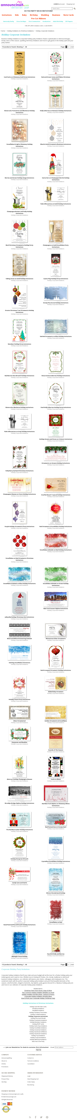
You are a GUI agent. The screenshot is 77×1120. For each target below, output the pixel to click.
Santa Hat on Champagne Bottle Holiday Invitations (55, 179)
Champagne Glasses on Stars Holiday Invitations (19, 494)
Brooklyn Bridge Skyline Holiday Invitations (19, 803)
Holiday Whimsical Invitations (38, 1039)
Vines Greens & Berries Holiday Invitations (56, 376)
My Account (59, 4)
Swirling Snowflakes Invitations (19, 663)
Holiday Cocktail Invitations (38, 1014)
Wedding (45, 15)
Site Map (4, 1082)
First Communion (34, 21)
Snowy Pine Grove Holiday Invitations (55, 303)
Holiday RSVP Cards (38, 1024)
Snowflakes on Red (55, 922)
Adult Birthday (58, 21)
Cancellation (30, 1064)
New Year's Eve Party (38, 1041)
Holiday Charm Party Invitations (19, 699)
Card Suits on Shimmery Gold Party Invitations (19, 77)
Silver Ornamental (19, 721)
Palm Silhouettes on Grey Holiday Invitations (19, 431)
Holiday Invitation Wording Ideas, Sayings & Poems (38, 994)
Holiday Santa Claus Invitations (38, 1026)
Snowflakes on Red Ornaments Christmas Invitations (19, 559)
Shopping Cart (70, 4)
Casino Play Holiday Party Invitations (55, 279)
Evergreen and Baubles (19, 742)
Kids (17, 15)
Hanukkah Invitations (38, 1010)
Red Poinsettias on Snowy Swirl (55, 827)
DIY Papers (69, 21)
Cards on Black (56, 779)
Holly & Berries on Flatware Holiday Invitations (55, 111)
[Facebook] (35, 1117)
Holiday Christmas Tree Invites (38, 1012)
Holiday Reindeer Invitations (38, 1022)
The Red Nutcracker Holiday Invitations (19, 830)
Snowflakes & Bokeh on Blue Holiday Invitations (19, 583)
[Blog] (30, 1117)
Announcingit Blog (7, 1058)
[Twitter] (41, 1117)
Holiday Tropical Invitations (38, 1037)
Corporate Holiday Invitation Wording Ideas (38, 996)
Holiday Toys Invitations (38, 1035)
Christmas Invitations (38, 1008)
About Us (4, 1061)
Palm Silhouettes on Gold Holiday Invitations (56, 204)
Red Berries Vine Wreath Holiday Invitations (19, 376)
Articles (4, 1064)
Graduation (47, 21)
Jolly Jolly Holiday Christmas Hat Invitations (19, 617)
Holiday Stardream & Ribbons (38, 1032)
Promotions (5, 1067)
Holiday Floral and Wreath (38, 1018)
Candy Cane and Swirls (19, 883)
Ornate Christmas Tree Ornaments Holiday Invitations (19, 311)
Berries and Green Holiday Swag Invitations (19, 178)
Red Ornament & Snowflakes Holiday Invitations (56, 526)
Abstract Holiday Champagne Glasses (19, 779)
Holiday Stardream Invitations (38, 1034)
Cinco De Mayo (21, 21)
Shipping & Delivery (7, 1076)
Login (28, 1076)
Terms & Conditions (33, 1061)
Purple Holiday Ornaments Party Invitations (19, 526)
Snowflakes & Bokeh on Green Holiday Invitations (55, 584)
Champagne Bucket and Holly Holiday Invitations (19, 212)
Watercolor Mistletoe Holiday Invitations (19, 407)
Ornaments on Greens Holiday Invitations (56, 463)
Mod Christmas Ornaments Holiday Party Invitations (19, 246)
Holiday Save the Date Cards (38, 1007)
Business (56, 15)
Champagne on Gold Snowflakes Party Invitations (55, 246)
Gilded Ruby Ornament (55, 692)
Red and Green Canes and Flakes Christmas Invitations (55, 78)
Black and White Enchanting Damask (19, 638)
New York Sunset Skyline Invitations (56, 608)
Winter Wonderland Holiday (55, 893)
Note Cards (68, 15)
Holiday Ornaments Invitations (38, 1020)
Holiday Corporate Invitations (38, 1016)
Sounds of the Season (55, 750)
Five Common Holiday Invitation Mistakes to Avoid (38, 992)
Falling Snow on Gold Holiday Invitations (19, 279)
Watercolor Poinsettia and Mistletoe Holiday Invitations (19, 111)
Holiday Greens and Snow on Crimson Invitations (55, 439)
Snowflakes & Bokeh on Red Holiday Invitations (56, 550)
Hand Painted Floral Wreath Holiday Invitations (19, 925)
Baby (24, 15)
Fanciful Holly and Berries (55, 954)
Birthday (34, 15)
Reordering (30, 1085)
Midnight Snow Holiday (19, 956)
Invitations (7, 15)
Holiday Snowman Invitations (38, 1030)
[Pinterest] (47, 1117)
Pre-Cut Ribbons (38, 18)
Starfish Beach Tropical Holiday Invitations (55, 495)
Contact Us (30, 1058)
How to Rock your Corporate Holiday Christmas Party (38, 998)
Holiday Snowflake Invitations (38, 1028)
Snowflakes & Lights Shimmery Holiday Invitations (19, 145)
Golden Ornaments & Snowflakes (56, 721)
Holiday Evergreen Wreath (19, 859)
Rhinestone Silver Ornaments (56, 638)
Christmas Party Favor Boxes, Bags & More (38, 990)
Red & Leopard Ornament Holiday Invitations (56, 670)
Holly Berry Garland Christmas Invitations (19, 471)
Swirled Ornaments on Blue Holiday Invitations (56, 336)
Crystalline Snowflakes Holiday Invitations (56, 861)
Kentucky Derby (8, 21)
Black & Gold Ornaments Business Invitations (55, 144)
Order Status (31, 1082)
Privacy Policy (5, 1079)
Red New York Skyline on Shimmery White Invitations (56, 804)
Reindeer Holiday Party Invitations (19, 344)
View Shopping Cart (33, 1079)
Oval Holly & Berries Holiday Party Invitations (56, 407)
